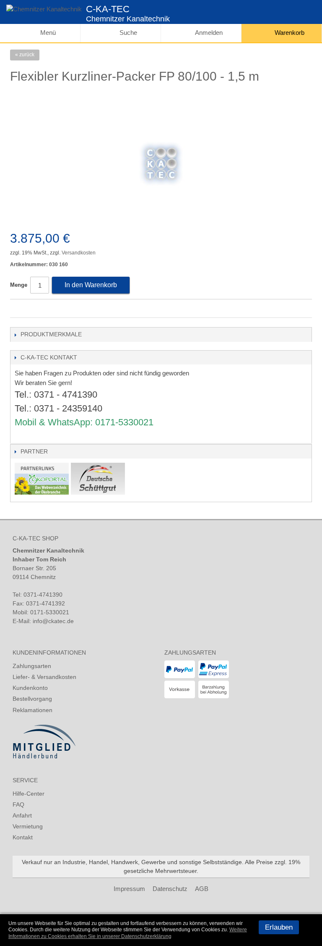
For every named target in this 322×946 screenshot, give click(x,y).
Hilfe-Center (28, 793)
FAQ (18, 804)
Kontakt (23, 837)
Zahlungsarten (32, 666)
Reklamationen (32, 710)
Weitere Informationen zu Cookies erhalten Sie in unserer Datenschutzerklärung (127, 933)
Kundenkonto (30, 687)
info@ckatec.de (53, 621)
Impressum (129, 888)
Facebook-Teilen (18, 309)
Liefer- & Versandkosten (44, 676)
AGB (201, 888)
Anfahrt (22, 815)
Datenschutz (170, 888)
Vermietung (28, 826)
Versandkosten (79, 253)
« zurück (24, 55)
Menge (18, 285)
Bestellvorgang (32, 698)
